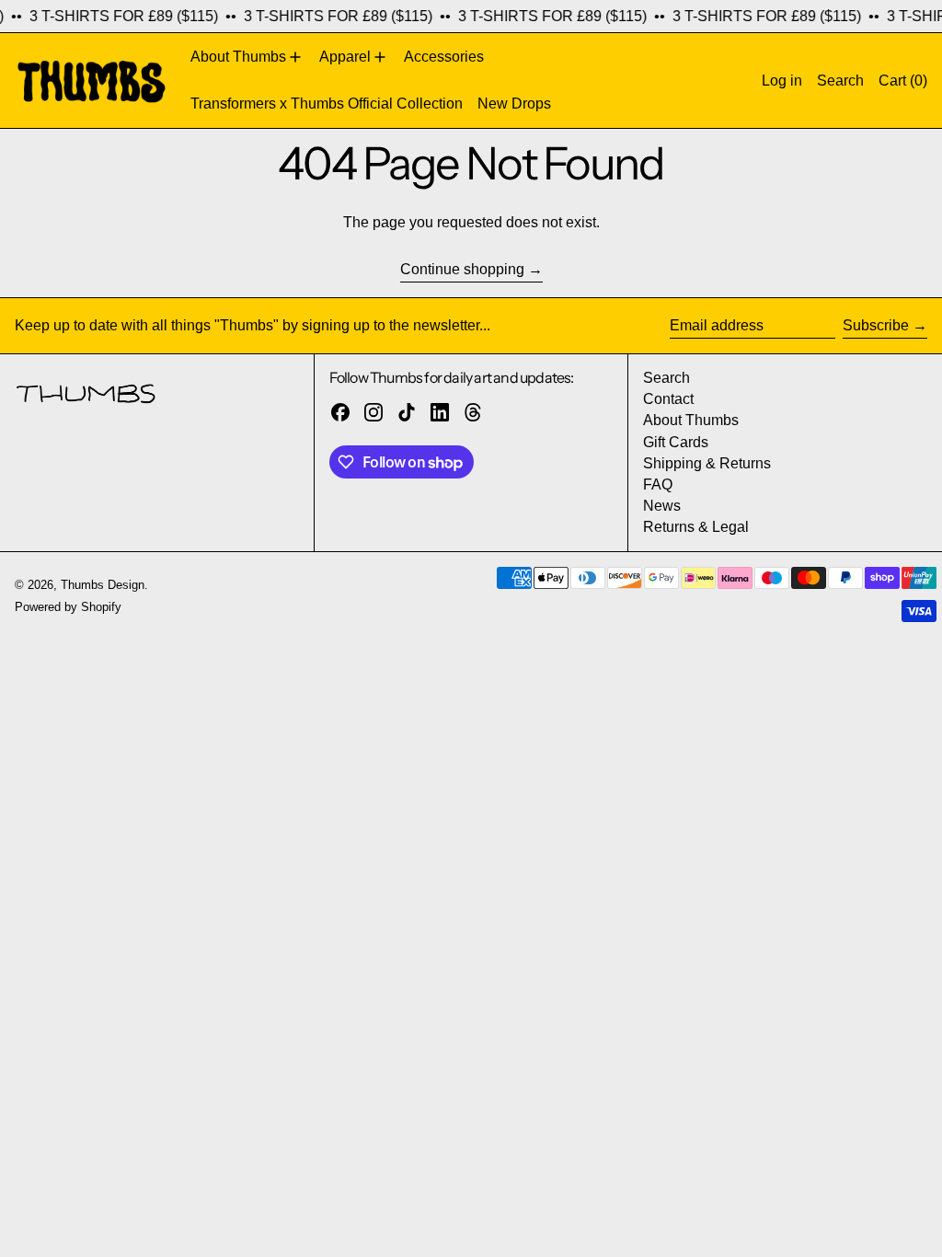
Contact (668, 399)
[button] (840, 80)
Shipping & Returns (707, 463)
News (662, 505)
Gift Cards (675, 442)
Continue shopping (462, 269)
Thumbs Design (102, 585)
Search (666, 378)
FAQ (657, 484)
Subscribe (876, 325)
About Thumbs (691, 420)
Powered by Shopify (68, 607)
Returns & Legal (696, 527)
